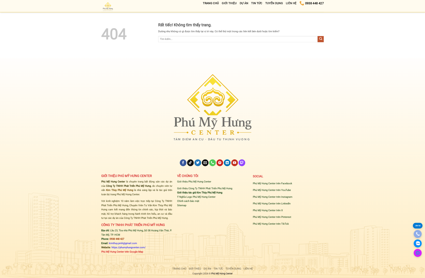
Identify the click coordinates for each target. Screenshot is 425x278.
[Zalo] (418, 243)
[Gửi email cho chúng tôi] (205, 162)
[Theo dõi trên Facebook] (183, 162)
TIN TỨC (218, 268)
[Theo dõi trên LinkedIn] (227, 162)
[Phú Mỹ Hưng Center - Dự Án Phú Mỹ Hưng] (108, 7)
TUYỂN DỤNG (233, 268)
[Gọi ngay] (418, 234)
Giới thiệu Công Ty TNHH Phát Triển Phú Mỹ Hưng (204, 188)
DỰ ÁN (207, 268)
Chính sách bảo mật (188, 201)
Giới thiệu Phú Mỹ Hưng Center (194, 181)
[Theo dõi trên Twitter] (197, 162)
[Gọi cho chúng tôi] (212, 162)
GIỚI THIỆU (195, 268)
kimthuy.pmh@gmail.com (123, 243)
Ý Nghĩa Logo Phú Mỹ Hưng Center (196, 196)
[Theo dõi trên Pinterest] (219, 162)
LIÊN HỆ (248, 268)
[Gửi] (321, 39)
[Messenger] (418, 253)
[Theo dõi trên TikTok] (190, 162)
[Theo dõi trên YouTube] (234, 162)
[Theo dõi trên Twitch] (242, 162)
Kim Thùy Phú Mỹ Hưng (119, 190)
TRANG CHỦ (179, 268)
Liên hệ (417, 225)
